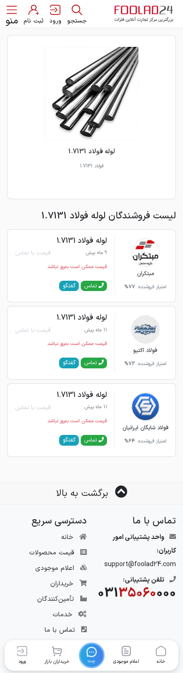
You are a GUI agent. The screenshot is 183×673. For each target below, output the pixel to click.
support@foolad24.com (140, 564)
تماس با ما (60, 630)
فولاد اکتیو (145, 350)
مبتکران (145, 273)
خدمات (62, 615)
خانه (67, 537)
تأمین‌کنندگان (55, 599)
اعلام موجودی (54, 568)
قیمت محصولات (51, 553)
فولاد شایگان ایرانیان (145, 428)
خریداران (61, 584)
